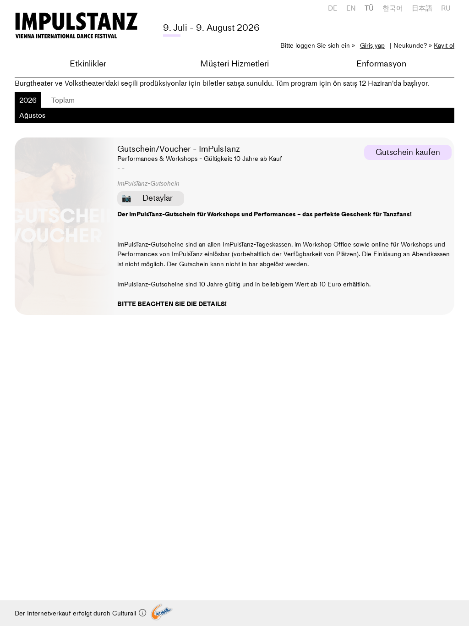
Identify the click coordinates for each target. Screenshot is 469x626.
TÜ (369, 8)
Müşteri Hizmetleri (234, 63)
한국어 (392, 8)
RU (446, 8)
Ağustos (32, 115)
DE (332, 8)
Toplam (63, 99)
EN (351, 8)
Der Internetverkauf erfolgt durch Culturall (76, 613)
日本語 (422, 8)
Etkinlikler (88, 63)
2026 (28, 99)
